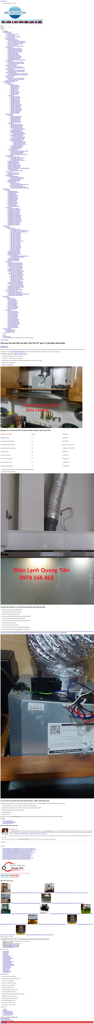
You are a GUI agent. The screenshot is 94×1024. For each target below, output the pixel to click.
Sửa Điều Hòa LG (12, 193)
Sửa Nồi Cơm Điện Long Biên (14, 165)
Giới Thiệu (5, 1010)
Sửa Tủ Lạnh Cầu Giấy (13, 317)
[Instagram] (3, 842)
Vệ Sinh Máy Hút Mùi (15, 148)
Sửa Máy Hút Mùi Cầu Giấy (16, 130)
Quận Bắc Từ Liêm (56, 632)
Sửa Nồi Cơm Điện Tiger (13, 161)
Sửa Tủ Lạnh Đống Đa (13, 318)
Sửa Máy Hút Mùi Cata (15, 119)
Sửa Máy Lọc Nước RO (13, 44)
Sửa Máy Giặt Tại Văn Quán (17, 277)
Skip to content (4, 1)
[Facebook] (1, 842)
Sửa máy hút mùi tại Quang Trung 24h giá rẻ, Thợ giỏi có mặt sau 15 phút (18, 857)
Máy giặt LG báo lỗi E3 (15, 247)
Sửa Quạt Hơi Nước (10, 69)
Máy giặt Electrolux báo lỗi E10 (17, 257)
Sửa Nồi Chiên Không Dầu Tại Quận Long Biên (18, 73)
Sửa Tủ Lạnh (5, 296)
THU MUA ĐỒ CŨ (7, 328)
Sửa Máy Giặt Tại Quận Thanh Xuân (15, 283)
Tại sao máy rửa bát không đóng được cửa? (19, 184)
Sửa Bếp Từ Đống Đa (15, 103)
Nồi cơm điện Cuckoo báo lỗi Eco (18, 157)
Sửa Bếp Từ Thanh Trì (15, 111)
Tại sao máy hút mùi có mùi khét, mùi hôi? (19, 150)
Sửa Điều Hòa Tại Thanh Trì (14, 223)
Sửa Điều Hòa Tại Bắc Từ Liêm (14, 221)
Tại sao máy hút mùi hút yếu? (17, 153)
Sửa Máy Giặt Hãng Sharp (13, 260)
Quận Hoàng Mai (31, 632)
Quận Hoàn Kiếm (81, 631)
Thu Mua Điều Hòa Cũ (10, 329)
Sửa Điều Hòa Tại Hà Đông (14, 222)
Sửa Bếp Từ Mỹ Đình (15, 112)
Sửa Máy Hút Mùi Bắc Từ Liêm (17, 139)
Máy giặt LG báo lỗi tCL (16, 238)
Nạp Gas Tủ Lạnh (12, 309)
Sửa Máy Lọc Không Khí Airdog (15, 66)
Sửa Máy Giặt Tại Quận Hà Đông (15, 273)
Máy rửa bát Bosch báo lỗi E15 (17, 178)
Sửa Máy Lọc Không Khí (11, 65)
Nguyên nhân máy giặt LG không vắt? (18, 231)
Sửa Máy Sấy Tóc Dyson (13, 34)
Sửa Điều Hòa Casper (12, 201)
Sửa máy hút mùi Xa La (8, 820)
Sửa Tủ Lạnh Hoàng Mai (13, 320)
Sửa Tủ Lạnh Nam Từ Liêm (14, 322)
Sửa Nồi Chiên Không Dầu (11, 72)
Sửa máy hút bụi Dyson (13, 64)
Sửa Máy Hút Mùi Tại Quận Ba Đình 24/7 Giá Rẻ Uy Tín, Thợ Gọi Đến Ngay (19, 848)
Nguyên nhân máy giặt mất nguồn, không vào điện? (18, 294)
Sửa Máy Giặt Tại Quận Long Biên (15, 266)
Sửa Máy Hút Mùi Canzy (16, 122)
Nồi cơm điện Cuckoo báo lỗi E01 (18, 160)
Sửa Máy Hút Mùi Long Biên (17, 127)
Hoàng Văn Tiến (4, 347)
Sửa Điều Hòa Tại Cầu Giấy (14, 213)
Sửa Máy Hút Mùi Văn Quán (19, 142)
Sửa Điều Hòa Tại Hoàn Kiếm (14, 209)
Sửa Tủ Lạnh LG (11, 298)
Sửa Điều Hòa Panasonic (13, 198)
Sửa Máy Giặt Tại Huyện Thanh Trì (15, 289)
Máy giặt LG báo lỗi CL (16, 245)
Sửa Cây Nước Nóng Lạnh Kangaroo (15, 45)
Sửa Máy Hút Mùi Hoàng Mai (17, 134)
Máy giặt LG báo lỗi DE (16, 234)
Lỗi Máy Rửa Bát (11, 182)
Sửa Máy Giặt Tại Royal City (17, 284)
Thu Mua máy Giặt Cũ (10, 330)
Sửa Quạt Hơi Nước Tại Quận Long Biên (16, 70)
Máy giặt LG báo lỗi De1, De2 (17, 240)
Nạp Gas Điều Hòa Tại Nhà (14, 206)
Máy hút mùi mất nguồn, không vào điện (19, 154)
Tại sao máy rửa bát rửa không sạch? (18, 186)
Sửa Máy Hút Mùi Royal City (19, 137)
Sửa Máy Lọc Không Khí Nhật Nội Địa (16, 67)
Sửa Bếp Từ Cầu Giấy (15, 102)
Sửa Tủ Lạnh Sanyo (12, 302)
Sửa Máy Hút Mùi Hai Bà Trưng (17, 132)
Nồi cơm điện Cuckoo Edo (16, 159)
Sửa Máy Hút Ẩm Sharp (13, 52)
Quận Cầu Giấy (8, 632)
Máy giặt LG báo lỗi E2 (15, 249)
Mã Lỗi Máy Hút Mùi (12, 149)
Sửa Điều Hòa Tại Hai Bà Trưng (14, 215)
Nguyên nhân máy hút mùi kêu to (17, 152)
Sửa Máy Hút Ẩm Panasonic (14, 55)
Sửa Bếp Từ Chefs (14, 94)
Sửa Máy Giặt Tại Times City (17, 272)
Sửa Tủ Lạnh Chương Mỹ (13, 327)
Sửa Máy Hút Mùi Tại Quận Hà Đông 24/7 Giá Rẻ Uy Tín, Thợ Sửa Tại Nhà (19, 852)
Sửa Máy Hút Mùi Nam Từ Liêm (17, 138)
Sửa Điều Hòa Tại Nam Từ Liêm (15, 220)
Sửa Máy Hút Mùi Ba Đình (16, 124)
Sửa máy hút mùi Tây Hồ (8, 823)
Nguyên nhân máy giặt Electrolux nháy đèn (19, 255)
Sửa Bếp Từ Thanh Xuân (16, 108)
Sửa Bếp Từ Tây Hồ (15, 99)
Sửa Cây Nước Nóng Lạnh (11, 39)
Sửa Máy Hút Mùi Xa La (18, 145)
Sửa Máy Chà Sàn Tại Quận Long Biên (16, 78)
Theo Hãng (10, 84)
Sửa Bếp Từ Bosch (15, 85)
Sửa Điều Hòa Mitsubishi (13, 195)
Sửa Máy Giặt (6, 225)
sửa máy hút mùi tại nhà (34, 631)
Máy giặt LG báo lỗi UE (16, 236)
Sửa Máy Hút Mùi (9, 114)
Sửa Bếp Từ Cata (14, 90)
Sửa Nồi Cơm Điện (9, 155)
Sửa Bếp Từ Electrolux (15, 86)
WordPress (11, 1020)
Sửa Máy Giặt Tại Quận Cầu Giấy (15, 268)
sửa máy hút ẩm (43, 833)
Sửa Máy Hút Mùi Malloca (16, 116)
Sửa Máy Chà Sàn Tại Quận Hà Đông (16, 79)
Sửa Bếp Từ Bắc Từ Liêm (16, 110)
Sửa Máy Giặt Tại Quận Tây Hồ (14, 265)
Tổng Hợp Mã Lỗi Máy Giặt (11, 290)
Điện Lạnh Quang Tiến (13, 1017)
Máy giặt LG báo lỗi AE (16, 237)
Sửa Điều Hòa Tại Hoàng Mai (14, 216)
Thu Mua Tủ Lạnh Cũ (10, 332)
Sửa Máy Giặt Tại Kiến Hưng (17, 281)
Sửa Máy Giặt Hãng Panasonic (14, 253)
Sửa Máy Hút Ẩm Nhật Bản (14, 58)
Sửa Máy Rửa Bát (9, 175)
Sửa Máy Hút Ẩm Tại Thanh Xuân (15, 49)
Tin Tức (4, 333)
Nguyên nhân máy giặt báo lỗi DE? (15, 295)
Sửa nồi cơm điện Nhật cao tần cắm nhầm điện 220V (19, 168)
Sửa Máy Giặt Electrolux (13, 254)
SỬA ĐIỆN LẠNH (7, 32)
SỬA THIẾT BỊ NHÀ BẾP (8, 81)
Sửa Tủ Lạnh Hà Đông (13, 315)
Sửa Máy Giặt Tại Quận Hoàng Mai (15, 282)
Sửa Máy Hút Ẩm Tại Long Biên (15, 51)
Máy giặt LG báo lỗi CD (16, 239)
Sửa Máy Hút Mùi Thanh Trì (16, 146)
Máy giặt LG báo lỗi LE (16, 244)
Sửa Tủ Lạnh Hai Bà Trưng (13, 319)
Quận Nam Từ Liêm (47, 632)
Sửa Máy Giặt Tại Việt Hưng (17, 267)
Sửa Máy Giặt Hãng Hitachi (14, 259)
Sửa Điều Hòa (6, 189)
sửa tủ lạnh (22, 833)
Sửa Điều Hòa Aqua (12, 204)
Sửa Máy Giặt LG (12, 228)
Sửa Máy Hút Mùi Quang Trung (19, 144)
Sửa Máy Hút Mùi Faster (16, 120)
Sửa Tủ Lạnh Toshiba (12, 304)
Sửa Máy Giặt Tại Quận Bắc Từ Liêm (16, 287)
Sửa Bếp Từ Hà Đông (15, 100)
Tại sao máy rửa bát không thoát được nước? (20, 187)
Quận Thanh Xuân (39, 632)
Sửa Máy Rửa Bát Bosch (13, 176)
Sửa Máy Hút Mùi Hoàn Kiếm (17, 125)
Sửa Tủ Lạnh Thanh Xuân (13, 321)
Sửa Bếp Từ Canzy (15, 88)
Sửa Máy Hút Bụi (9, 60)
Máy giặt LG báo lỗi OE (16, 229)
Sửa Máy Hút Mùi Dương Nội (19, 141)
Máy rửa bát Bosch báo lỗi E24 (17, 177)
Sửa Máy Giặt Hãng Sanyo (13, 258)
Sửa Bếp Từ (8, 82)
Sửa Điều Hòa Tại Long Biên (14, 212)
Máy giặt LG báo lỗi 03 (15, 243)
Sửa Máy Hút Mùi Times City (19, 133)
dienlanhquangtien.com (49, 830)
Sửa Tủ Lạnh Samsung (13, 303)
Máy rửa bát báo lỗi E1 (15, 183)
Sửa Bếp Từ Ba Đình (15, 96)
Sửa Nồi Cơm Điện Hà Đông (14, 167)
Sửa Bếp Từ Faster (14, 93)
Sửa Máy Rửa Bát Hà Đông (14, 180)
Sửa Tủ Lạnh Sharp (12, 299)
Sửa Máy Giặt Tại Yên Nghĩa (17, 276)
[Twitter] (5, 842)
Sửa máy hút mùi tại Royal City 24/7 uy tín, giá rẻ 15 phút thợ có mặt (17, 855)
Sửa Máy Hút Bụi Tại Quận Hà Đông (16, 62)
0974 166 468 (41, 349)
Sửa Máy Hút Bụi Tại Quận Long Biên (16, 63)
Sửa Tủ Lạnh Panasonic (13, 300)
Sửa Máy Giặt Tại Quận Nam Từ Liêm (16, 285)
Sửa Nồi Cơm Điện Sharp (13, 163)
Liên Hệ (4, 1009)
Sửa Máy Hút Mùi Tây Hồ (16, 126)
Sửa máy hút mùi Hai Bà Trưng (9, 822)
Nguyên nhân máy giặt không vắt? (15, 292)
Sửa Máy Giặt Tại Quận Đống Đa (15, 269)
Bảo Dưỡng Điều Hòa (12, 205)
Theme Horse (8, 1019)
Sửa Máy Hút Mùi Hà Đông (16, 140)
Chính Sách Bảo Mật (7, 1014)
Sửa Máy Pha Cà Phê (10, 37)
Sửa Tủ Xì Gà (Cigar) (10, 75)
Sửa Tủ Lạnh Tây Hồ (12, 313)
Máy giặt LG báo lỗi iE (15, 250)
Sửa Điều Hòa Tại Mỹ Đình (14, 224)
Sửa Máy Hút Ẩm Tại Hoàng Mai (15, 50)
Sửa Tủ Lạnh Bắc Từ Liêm (13, 324)
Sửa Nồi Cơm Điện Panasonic (14, 164)
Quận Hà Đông (64, 632)
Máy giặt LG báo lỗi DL (16, 242)
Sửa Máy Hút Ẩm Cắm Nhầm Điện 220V (16, 59)
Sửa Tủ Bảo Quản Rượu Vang (12, 80)
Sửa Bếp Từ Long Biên (15, 101)
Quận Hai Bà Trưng (23, 632)
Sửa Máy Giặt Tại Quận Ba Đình (15, 262)
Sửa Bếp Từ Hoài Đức (15, 107)
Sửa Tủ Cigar (6, 969)
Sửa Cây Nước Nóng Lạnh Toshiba (15, 43)
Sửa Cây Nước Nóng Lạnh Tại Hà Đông (16, 42)
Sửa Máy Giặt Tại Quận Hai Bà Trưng (16, 270)
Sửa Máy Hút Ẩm (9, 47)
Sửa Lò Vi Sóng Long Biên (13, 172)
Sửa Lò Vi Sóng (9, 171)
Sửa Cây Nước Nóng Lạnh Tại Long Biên (16, 41)
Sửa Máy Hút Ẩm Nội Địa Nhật (14, 56)
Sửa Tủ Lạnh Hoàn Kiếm (13, 312)
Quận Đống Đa (15, 632)
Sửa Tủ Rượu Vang (7, 970)
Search (2, 26)
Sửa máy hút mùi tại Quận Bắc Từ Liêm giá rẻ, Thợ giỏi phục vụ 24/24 (17, 850)
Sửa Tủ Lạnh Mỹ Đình (13, 326)
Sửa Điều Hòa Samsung (13, 202)
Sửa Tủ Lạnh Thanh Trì (13, 325)
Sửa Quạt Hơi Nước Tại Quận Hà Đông (16, 71)
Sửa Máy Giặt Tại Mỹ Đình (13, 288)
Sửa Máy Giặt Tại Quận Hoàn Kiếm (15, 264)
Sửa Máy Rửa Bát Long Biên (14, 179)
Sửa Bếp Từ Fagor (14, 87)
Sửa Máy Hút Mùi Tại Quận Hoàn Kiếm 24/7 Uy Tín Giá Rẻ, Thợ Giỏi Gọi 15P (19, 849)
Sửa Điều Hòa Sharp (12, 194)
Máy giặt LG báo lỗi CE (16, 232)
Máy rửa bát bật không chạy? (17, 185)
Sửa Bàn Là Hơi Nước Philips (14, 36)
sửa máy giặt (26, 833)
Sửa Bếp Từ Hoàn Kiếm (16, 97)
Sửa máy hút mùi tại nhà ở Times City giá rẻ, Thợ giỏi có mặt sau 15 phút (18, 854)
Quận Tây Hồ (88, 631)
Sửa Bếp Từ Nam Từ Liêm (16, 109)
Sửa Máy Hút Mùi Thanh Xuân (17, 135)
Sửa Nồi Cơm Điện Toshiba (14, 162)
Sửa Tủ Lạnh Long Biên (13, 314)
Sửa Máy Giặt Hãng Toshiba (14, 252)
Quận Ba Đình (74, 631)
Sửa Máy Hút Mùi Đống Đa (16, 131)
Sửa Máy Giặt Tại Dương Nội (17, 275)
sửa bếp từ (31, 833)
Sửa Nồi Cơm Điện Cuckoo (14, 156)
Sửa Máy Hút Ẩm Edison (13, 54)
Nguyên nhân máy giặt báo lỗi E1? (15, 291)
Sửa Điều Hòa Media (12, 200)
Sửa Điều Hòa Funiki (12, 197)
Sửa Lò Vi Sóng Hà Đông (13, 174)
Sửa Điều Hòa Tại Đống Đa (14, 214)
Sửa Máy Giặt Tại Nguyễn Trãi (17, 274)
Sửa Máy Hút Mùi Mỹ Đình (16, 147)
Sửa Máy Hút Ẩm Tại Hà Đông (14, 48)
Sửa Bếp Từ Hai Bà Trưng (16, 104)
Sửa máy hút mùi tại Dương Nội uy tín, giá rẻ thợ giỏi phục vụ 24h (16, 859)
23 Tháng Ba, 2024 (4, 346)
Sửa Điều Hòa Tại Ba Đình (13, 208)
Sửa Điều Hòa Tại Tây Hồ (13, 210)
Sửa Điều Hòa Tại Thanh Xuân (14, 219)
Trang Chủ (5, 30)
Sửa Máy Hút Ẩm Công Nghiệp (14, 57)
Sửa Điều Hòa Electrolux (13, 192)
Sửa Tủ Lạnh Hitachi (12, 305)
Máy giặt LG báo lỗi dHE (16, 246)
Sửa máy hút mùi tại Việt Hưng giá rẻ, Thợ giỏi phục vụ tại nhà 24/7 (17, 856)
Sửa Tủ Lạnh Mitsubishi (13, 307)
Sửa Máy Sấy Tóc (9, 33)
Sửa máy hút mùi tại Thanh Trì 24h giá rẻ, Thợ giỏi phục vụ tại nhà (16, 853)
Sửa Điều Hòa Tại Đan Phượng (14, 217)
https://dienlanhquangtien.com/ (13, 944)
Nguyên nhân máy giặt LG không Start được (20, 230)
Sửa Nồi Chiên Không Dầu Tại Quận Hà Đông (17, 74)
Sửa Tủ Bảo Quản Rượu (8, 958)
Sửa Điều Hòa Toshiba (12, 199)
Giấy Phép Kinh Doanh (8, 1012)
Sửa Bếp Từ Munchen (15, 92)
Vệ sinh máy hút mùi (5, 437)
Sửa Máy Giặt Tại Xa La (16, 280)
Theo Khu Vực (11, 95)
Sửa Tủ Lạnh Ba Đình (12, 311)
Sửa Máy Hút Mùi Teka (15, 117)
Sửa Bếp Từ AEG (14, 89)
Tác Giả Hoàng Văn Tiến (8, 1013)
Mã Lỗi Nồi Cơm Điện (12, 169)
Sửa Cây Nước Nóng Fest (13, 40)
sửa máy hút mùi (37, 833)
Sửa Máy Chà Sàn (9, 77)
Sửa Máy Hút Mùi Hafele (16, 118)
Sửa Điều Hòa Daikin (12, 191)
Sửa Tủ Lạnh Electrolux (13, 306)
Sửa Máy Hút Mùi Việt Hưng (19, 129)
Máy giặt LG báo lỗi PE (15, 235)
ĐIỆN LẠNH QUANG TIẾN (20, 353)
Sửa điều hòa (17, 833)
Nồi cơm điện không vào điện (17, 170)
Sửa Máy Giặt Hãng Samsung (14, 251)
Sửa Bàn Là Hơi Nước (10, 35)
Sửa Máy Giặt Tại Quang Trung (17, 279)
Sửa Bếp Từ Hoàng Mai (16, 105)
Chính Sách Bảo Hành (7, 1011)
